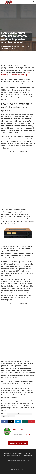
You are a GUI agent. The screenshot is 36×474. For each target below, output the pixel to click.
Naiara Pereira (7, 46)
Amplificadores (12, 413)
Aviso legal (28, 453)
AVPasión (20, 466)
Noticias (7, 52)
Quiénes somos (7, 453)
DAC (3, 416)
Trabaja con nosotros (18, 453)
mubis (27, 460)
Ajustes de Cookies (27, 455)
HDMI (8, 416)
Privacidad (6, 455)
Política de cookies (15, 455)
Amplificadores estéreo (24, 413)
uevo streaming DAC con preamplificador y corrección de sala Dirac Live (15, 74)
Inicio (2, 52)
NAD (13, 416)
